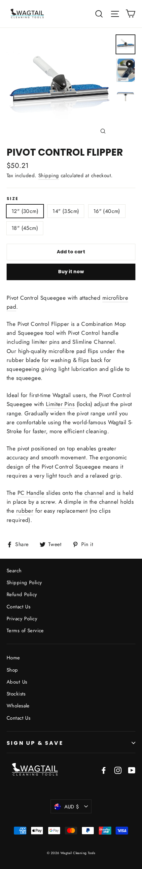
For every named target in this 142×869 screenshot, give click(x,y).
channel (94, 493)
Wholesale (18, 705)
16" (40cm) (106, 211)
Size (13, 198)
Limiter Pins (60, 404)
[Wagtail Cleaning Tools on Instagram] (118, 769)
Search (14, 570)
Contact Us (18, 606)
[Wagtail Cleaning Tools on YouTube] (131, 769)
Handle (35, 493)
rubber (25, 511)
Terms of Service (25, 630)
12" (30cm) (25, 211)
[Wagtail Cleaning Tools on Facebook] (103, 769)
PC (21, 493)
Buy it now (71, 271)
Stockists (16, 693)
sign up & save (35, 743)
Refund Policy (22, 594)
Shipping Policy (24, 582)
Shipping (48, 175)
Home (13, 657)
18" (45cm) (25, 228)
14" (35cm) (66, 211)
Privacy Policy (22, 618)
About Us (17, 682)
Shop (12, 670)
